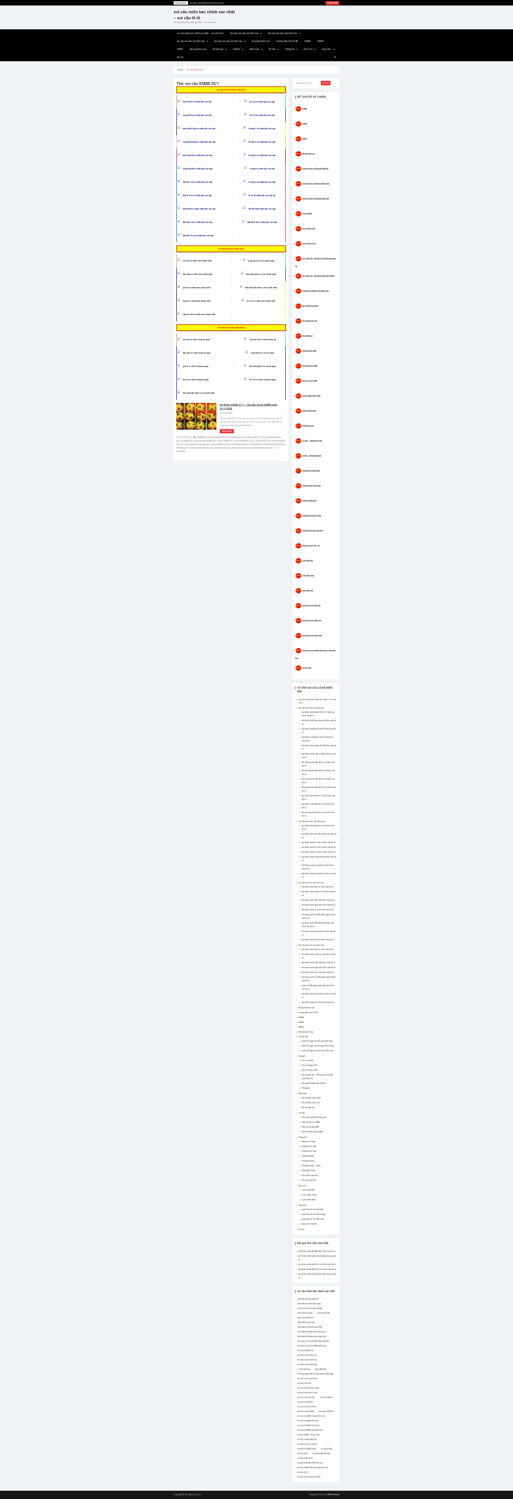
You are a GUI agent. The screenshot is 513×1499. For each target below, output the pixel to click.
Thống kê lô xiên (270, 444)
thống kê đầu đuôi (309, 411)
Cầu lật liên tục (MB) (310, 366)
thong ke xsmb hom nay (242, 448)
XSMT (180, 49)
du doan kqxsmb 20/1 (218, 437)
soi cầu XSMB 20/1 (225, 440)
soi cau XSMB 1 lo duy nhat (308, 1435)
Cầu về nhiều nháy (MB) (311, 396)
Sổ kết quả (218, 49)
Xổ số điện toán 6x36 (310, 306)
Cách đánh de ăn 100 (306, 1322)
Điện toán (254, 49)
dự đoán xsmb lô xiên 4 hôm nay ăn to (319, 847)
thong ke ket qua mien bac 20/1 (198, 444)
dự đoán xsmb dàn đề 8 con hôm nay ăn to (317, 1269)
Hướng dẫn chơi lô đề (287, 41)
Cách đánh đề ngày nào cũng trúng (311, 1336)
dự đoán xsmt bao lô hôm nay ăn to (317, 887)
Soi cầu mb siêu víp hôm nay (244, 33)
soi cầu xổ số (302, 1472)
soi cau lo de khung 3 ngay (308, 1388)
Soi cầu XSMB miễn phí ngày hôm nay (312, 1467)
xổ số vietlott (307, 214)
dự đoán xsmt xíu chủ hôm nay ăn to (318, 939)
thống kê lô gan (308, 426)
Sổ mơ (180, 57)
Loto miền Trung (309, 1195)
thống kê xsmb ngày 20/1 (262, 448)
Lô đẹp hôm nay (303, 1369)
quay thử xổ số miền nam (311, 620)
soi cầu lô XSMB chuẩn (306, 1449)
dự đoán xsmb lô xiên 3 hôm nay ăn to (319, 842)
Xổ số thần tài (307, 336)
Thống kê (289, 49)
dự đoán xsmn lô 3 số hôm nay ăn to (318, 972)
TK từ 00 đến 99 (309, 1180)
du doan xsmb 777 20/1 (255, 437)
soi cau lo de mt (326, 1397)
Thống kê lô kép (256, 444)
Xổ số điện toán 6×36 (311, 1098)
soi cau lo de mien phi (306, 1397)
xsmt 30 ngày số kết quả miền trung (315, 184)
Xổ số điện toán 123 (309, 321)
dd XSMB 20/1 (202, 437)
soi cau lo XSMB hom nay (307, 1421)
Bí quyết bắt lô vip (261, 41)
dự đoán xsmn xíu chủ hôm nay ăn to (318, 1002)
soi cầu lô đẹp (326, 1449)
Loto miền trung (308, 576)
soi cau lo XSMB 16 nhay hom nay (311, 1416)
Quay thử (326, 49)
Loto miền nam (307, 591)
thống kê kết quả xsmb (220, 444)
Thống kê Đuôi (308, 1161)
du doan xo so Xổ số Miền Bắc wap (311, 1346)
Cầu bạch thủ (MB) (309, 351)
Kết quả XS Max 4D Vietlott (314, 1083)
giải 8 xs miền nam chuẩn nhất (196, 287)
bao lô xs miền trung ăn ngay (196, 379)
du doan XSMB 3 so (305, 1350)
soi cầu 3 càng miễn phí (306, 1439)
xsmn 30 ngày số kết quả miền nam (315, 199)
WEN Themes (333, 1494)
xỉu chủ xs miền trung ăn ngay (196, 339)
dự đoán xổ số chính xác (307, 1360)
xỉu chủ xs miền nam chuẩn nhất (197, 261)
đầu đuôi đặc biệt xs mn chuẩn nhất (261, 287)
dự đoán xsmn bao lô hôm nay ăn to (318, 949)
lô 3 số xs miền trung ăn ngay (262, 379)
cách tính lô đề (323, 1313)
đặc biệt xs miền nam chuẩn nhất (197, 274)
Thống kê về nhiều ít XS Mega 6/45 (315, 291)
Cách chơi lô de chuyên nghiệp (309, 1308)
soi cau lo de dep (304, 1383)
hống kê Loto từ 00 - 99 (311, 546)
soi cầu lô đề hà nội (305, 1458)
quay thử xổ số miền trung (312, 635)
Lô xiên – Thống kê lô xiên (312, 441)
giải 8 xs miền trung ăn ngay (195, 366)
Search (326, 83)
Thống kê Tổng (308, 1170)
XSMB (307, 41)
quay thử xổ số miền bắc (311, 605)
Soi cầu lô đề (302, 1453)
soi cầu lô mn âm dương (307, 1444)
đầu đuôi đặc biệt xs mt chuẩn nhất (198, 393)
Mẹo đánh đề (320, 1369)
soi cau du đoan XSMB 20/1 (205, 440)
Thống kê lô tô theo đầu (311, 471)
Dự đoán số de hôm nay (307, 1355)
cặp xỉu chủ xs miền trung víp (263, 339)
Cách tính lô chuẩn (305, 1313)
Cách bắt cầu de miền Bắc (308, 1299)
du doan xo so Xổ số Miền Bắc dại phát (313, 1341)
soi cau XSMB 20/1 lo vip (244, 440)
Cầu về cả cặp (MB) (309, 381)
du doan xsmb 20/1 (236, 437)
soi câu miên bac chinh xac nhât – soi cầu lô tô (200, 33)
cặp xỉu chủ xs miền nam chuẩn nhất (199, 314)
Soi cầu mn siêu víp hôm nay (228, 41)
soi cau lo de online (305, 1402)
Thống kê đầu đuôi (263, 440)
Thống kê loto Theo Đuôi (311, 486)
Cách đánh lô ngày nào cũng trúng (311, 1332)
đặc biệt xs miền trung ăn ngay (197, 353)
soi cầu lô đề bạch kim (321, 1453)
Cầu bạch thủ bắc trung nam (314, 1117)
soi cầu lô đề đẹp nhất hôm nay (310, 1463)
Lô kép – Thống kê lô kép (311, 456)
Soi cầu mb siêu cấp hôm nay (282, 33)
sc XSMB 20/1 (187, 440)
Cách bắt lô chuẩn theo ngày (309, 1303)
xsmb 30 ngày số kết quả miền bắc (315, 169)
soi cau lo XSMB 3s (326, 1411)
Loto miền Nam (309, 1199)
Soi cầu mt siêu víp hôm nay (191, 41)
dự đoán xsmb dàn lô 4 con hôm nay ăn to (317, 1264)
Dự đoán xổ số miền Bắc (307, 1364)
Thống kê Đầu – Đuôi (311, 1165)
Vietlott (236, 49)
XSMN (320, 41)
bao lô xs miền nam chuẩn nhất (197, 301)
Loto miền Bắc (307, 561)
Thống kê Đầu (308, 1156)
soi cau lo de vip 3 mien (306, 1406)
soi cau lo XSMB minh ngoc (308, 1425)
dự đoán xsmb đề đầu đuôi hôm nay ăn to (207, 3)
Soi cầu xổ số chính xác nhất (309, 1477)
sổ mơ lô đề (306, 668)
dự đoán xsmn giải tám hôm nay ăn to (318, 967)
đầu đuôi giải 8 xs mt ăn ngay (262, 366)
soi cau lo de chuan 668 (307, 1378)
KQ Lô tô (308, 49)
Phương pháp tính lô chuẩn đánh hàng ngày (315, 1374)
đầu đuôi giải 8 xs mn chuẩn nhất (261, 274)
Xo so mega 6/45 (308, 229)
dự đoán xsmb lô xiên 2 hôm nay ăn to (319, 852)
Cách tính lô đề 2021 (305, 1318)
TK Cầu (272, 49)
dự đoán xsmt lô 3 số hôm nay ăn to (318, 909)
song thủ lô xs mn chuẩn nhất (261, 261)
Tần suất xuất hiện (310, 1175)
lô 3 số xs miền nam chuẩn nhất (261, 301)
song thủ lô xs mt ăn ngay (262, 353)
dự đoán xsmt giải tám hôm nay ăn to (318, 905)
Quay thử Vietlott (309, 1224)
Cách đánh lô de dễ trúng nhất (309, 1327)
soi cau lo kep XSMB (305, 1411)
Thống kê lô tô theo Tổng (311, 516)
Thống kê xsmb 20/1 (222, 448)
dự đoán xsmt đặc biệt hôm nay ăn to (318, 900)
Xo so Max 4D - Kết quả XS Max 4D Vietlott (318, 276)
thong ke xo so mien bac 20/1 (201, 448)
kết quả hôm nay (198, 49)
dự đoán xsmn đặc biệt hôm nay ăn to (318, 962)
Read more (227, 431)
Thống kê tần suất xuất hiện (312, 531)
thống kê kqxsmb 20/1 (240, 444)
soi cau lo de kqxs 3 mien (307, 1392)
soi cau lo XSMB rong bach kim (310, 1430)
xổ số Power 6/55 (309, 244)
